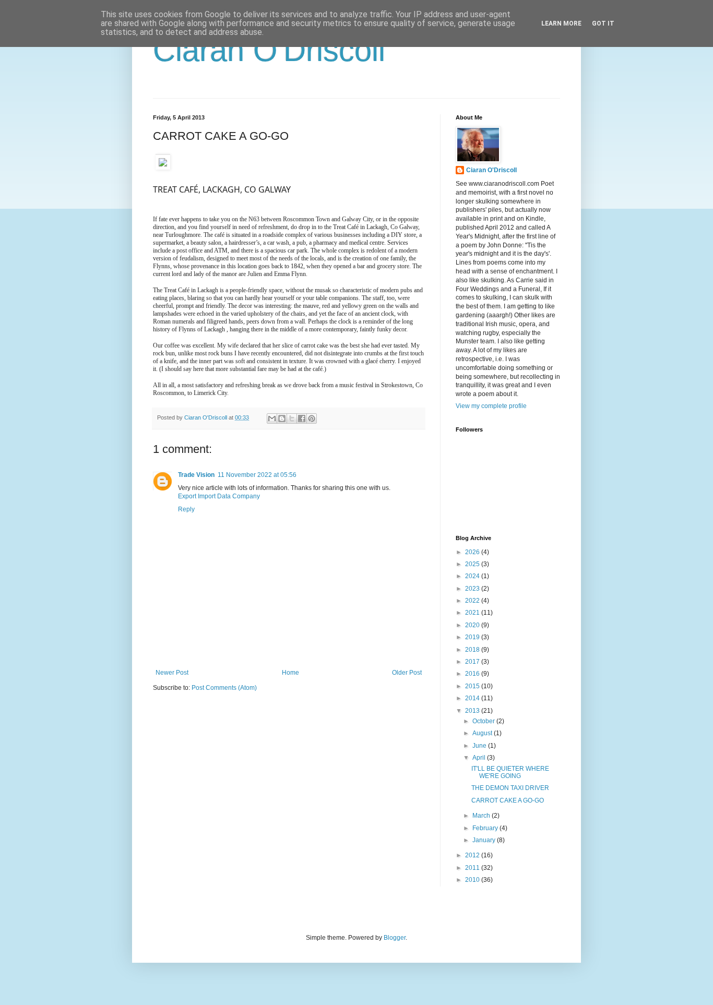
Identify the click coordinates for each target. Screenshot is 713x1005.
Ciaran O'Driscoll (269, 50)
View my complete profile (491, 406)
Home (290, 672)
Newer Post (172, 672)
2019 (473, 637)
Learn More (561, 23)
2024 (473, 576)
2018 (473, 649)
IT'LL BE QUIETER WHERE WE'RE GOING (510, 772)
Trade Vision (196, 474)
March (482, 815)
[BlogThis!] (282, 418)
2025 (473, 564)
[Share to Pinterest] (311, 418)
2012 (473, 855)
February (486, 828)
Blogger (395, 937)
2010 (473, 879)
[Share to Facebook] (301, 418)
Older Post (407, 672)
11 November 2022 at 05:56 (257, 474)
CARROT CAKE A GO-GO (507, 800)
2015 (473, 686)
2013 (473, 710)
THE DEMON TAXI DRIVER (510, 788)
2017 (473, 661)
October (484, 721)
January (484, 840)
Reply (186, 509)
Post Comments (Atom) (224, 687)
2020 (473, 625)
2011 (473, 867)
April (479, 757)
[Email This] (272, 418)
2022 (473, 600)
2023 (473, 588)
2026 (473, 552)
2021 (473, 612)
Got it (603, 23)
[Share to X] (292, 418)
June (480, 745)
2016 (473, 673)
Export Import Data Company (219, 496)
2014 (473, 698)
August (483, 733)
